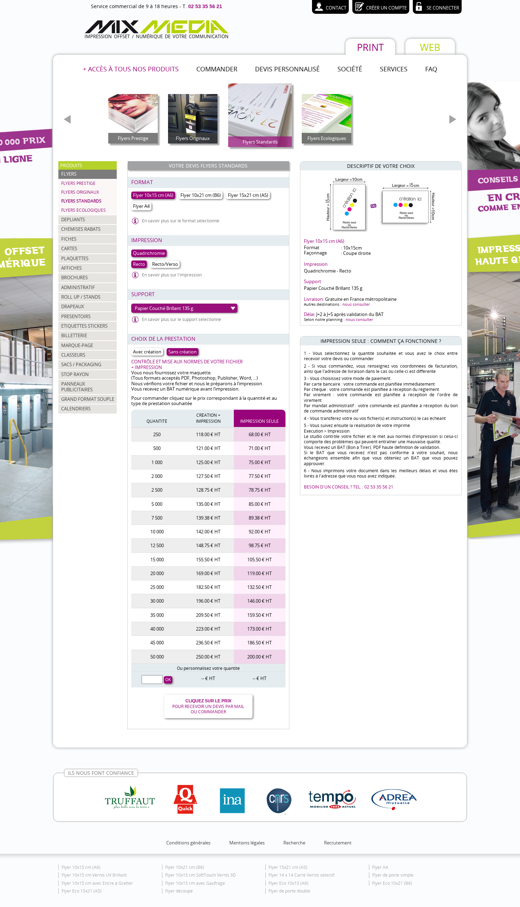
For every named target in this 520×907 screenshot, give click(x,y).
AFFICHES (71, 268)
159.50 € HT (259, 615)
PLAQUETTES (74, 258)
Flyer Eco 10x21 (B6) (392, 883)
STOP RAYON (75, 374)
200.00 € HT (259, 657)
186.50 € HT (259, 642)
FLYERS (68, 174)
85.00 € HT (260, 504)
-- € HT (208, 678)
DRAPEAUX (72, 306)
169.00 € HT (208, 573)
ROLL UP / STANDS (80, 297)
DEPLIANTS (73, 219)
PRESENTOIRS (76, 316)
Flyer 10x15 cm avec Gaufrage (195, 883)
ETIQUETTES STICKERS (84, 326)
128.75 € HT (208, 490)
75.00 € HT (260, 462)
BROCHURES (74, 277)
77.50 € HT (260, 476)
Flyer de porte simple (393, 875)
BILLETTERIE (74, 335)
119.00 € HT (259, 573)
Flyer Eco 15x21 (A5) (82, 891)
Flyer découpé (179, 891)
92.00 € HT (260, 531)
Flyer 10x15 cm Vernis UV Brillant (94, 875)
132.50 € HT (259, 587)
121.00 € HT (208, 448)
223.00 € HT (208, 629)
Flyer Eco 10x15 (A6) (288, 883)
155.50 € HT (208, 559)
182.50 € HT (208, 587)
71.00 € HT (260, 448)
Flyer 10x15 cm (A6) (81, 867)
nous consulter (356, 304)
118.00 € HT (208, 434)
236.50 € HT (208, 642)
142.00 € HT (208, 531)
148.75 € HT (208, 545)
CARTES (69, 248)
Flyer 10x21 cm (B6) (184, 867)
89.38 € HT (260, 518)
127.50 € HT (208, 476)
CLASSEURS (73, 355)
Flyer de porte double (289, 891)
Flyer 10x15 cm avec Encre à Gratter (97, 883)
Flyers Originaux (80, 192)
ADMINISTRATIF (78, 287)
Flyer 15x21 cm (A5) (287, 867)
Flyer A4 (380, 867)
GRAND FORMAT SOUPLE (87, 399)
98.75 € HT (260, 545)
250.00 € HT (208, 657)
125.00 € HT (208, 462)
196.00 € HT (208, 601)
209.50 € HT (208, 615)
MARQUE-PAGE (77, 345)
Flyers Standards (81, 201)
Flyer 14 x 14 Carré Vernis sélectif (301, 875)
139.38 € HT (208, 518)
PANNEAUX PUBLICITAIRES (77, 386)
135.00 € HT (208, 504)
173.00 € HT (259, 629)
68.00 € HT (260, 434)
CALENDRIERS (76, 408)
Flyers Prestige (78, 183)
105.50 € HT (259, 559)
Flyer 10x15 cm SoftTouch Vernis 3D (200, 875)
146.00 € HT (259, 601)
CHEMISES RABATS (80, 229)
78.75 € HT (260, 490)
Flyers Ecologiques (83, 210)
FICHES (68, 239)
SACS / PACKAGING (81, 364)
